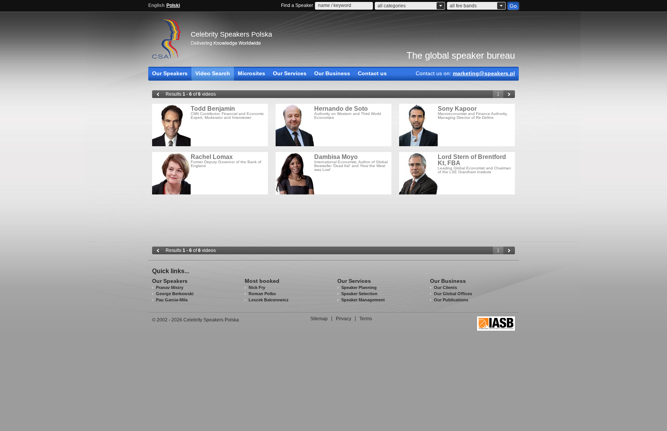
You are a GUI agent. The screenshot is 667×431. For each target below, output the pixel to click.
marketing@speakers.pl (484, 73)
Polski (173, 5)
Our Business (332, 73)
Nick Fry (257, 287)
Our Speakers (170, 73)
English (156, 5)
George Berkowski (174, 293)
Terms (365, 318)
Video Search (212, 73)
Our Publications (451, 299)
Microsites (251, 73)
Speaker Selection (359, 293)
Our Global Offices (453, 293)
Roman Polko (262, 293)
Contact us (372, 73)
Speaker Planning (359, 287)
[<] (158, 94)
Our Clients (445, 287)
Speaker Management (363, 299)
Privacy (343, 318)
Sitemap (319, 318)
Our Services (289, 73)
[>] (509, 94)
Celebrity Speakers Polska (231, 34)
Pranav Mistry (169, 287)
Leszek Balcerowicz (269, 299)
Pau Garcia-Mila (172, 299)
